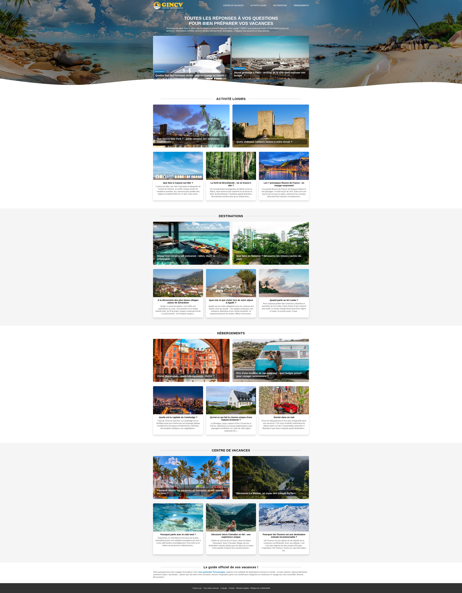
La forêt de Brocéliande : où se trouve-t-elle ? (231, 184)
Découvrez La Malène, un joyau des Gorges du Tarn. (266, 493)
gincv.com (198, 588)
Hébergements (301, 5)
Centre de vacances (233, 5)
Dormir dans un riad (284, 417)
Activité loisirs (258, 5)
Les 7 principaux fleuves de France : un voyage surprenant (284, 184)
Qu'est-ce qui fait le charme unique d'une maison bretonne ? (231, 418)
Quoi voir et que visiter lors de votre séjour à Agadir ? (231, 301)
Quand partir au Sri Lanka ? (284, 300)
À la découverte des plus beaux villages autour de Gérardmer (178, 301)
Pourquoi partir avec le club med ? (178, 534)
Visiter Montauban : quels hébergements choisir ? (185, 376)
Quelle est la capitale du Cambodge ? (178, 417)
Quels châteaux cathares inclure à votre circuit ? (264, 141)
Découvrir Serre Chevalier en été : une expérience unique (231, 535)
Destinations (280, 5)
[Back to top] (455, 586)
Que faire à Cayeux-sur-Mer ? (178, 183)
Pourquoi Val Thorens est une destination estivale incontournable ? (284, 535)
